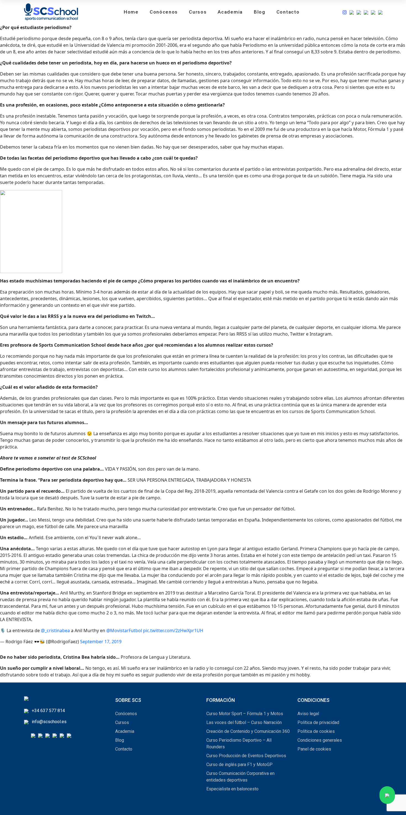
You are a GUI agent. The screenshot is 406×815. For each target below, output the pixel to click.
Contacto (288, 12)
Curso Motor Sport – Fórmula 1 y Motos (244, 713)
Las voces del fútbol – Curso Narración (244, 722)
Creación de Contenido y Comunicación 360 (248, 731)
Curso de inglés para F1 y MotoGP (239, 764)
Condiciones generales (319, 740)
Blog (259, 12)
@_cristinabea (55, 630)
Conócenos (164, 12)
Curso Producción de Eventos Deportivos (246, 755)
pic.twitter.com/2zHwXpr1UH (173, 630)
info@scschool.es (49, 721)
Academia (230, 12)
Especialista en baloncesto (232, 788)
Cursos (198, 12)
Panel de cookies (314, 749)
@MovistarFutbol (124, 630)
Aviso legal (308, 713)
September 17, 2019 (101, 641)
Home (131, 12)
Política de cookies (316, 731)
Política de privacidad (318, 722)
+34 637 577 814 (48, 710)
